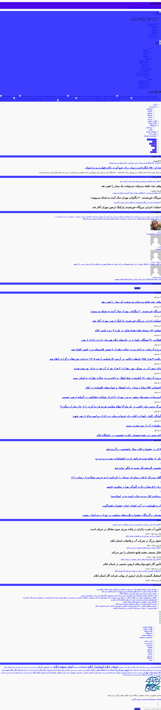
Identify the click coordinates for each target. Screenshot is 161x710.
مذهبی (150, 117)
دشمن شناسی (82, 670)
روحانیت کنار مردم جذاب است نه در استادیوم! (136, 496)
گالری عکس (143, 62)
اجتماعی (153, 34)
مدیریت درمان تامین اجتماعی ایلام (96, 672)
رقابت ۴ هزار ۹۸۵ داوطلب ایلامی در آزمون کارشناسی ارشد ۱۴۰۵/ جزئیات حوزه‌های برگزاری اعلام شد (105, 359)
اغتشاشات (82, 667)
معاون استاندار (65, 672)
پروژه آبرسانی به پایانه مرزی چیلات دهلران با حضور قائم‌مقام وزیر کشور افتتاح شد (45, 98)
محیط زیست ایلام (115, 672)
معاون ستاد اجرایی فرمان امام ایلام (47, 672)
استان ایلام (111, 666)
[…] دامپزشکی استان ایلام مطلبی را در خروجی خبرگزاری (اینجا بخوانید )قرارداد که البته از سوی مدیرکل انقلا (122, 219)
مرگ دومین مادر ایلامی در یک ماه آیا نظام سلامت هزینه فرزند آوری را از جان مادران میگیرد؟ (110, 406)
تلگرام (154, 142)
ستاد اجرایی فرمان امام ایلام (50, 670)
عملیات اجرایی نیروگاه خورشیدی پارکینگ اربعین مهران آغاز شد (44, 96)
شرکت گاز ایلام (16, 670)
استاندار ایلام (96, 666)
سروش (154, 146)
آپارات (154, 150)
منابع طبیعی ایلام (28, 672)
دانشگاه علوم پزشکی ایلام (96, 670)
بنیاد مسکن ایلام (9, 667)
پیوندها (150, 79)
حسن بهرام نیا (122, 670)
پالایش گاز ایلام (147, 675)
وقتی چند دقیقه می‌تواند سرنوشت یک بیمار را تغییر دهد (138, 96)
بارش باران (43, 667)
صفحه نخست (152, 24)
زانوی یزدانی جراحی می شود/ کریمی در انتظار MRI (138, 593)
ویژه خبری (144, 66)
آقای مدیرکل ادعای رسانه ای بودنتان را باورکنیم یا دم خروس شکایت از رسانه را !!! (116, 477)
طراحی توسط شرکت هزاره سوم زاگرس (146, 699)
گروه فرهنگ (143, 87)
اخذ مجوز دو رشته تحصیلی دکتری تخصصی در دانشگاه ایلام (129, 435)
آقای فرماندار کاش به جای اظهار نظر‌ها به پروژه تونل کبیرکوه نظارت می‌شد (129, 591)
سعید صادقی (156, 277)
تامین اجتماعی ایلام (136, 670)
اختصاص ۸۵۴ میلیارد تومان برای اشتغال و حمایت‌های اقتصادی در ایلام (123, 387)
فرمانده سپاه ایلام (126, 672)
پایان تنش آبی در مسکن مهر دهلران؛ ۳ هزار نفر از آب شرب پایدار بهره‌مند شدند (28, 101)
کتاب (150, 129)
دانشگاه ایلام (111, 670)
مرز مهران (74, 672)
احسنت (158, 249)
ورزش (149, 119)
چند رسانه (148, 58)
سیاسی (154, 30)
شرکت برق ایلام (28, 670)
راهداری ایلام (65, 670)
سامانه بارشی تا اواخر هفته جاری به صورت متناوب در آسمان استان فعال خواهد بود (127, 589)
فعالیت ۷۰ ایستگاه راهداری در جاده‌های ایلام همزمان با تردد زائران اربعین (104, 98)
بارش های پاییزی (33, 667)
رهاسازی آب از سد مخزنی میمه (143, 425)
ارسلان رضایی (156, 262)
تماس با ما (153, 26)
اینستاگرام (153, 144)
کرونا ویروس (138, 675)
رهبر (150, 660)
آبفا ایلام (158, 667)
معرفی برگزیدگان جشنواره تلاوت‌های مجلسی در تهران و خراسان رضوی (121, 515)
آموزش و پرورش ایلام (148, 667)
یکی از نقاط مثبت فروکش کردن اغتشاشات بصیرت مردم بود (128, 458)
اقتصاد (154, 28)
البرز (159, 247)
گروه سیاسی (143, 85)
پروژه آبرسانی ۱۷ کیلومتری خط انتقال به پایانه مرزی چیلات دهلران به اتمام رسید (117, 378)
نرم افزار (149, 127)
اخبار (150, 48)
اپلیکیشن (153, 152)
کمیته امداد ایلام (129, 675)
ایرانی (159, 232)
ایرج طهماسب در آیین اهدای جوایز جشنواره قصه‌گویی (131, 505)
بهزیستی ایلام (157, 670)
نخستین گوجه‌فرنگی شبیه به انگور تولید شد (138, 468)
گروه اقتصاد (143, 83)
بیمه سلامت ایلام (147, 670)
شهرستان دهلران (150, 672)
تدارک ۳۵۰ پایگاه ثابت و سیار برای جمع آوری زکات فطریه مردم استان (123, 167)
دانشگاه (149, 658)
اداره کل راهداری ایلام (134, 667)
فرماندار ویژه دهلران (137, 672)
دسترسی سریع (146, 69)
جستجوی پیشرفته (141, 75)
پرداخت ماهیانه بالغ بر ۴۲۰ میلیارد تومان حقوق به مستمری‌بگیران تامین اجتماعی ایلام (126, 606)
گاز (124, 675)
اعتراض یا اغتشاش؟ (153, 234)
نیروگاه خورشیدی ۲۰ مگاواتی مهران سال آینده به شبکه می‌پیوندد (92, 96)
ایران (51, 667)
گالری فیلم (144, 60)
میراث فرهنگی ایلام (17, 672)
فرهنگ (154, 32)
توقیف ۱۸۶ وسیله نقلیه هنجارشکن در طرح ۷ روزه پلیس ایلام (128, 330)
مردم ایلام (81, 672)
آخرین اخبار (148, 641)
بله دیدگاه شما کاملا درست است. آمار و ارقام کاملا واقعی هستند (138, 279)
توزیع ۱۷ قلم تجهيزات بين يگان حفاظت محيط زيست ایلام (136, 604)
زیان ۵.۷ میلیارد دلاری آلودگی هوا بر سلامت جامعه (134, 486)
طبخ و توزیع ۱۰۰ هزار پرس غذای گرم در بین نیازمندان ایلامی (135, 608)
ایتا (156, 148)
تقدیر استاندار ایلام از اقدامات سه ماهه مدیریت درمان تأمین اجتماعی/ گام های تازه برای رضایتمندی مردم (119, 595)
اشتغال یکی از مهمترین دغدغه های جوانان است (140, 602)
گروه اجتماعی (143, 81)
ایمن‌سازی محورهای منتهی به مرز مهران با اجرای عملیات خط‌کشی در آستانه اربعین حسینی (111, 397)
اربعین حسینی (123, 667)
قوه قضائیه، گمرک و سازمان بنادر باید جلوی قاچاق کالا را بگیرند (134, 600)
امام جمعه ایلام (63, 666)
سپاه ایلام (36, 670)
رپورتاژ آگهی (152, 36)
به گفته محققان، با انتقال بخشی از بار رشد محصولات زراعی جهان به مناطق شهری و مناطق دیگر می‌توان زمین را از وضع (117, 264)
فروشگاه (144, 64)
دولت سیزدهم (74, 670)
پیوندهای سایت (142, 73)
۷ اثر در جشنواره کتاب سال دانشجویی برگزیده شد (133, 449)
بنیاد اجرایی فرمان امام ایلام (22, 667)
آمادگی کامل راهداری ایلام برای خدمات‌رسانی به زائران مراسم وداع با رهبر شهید (117, 416)
